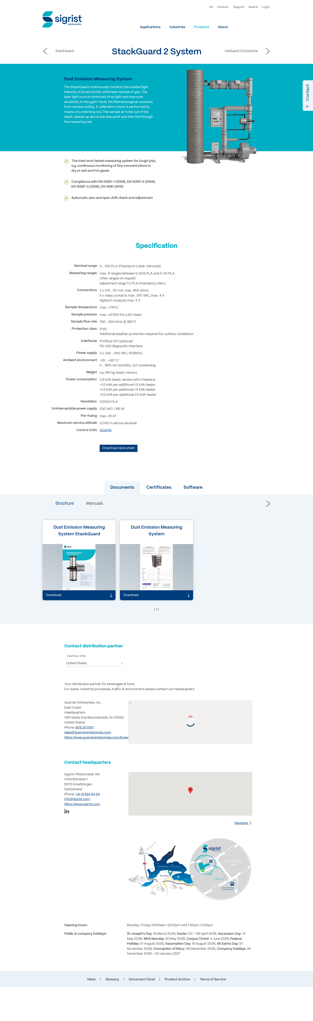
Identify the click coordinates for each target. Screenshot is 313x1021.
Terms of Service (213, 979)
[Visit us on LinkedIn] (94, 812)
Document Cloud (142, 979)
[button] (122, 488)
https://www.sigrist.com (82, 804)
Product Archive (177, 979)
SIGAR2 (106, 430)
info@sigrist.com (77, 799)
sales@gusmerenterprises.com (87, 732)
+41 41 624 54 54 (87, 794)
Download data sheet (118, 448)
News (91, 979)
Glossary (112, 979)
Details (57, 581)
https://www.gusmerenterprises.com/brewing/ (99, 737)
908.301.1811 (84, 727)
